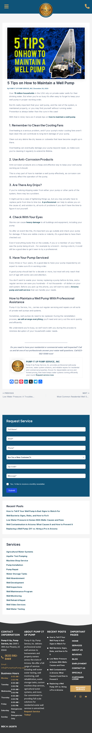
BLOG (75, 659)
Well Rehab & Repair (16, 600)
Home (75, 641)
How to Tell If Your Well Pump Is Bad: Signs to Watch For (33, 511)
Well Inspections (14, 587)
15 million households (24, 93)
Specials (77, 673)
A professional (49, 202)
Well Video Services (16, 604)
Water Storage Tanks (16, 574)
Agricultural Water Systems (19, 552)
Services (77, 645)
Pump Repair (12, 569)
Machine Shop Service (17, 560)
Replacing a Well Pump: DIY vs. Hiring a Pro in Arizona (31, 529)
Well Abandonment (15, 578)
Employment (79, 663)
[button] (6, 6)
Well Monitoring (14, 596)
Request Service (80, 688)
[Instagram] (80, 696)
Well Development (15, 582)
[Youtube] (86, 696)
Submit (11, 490)
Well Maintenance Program (19, 591)
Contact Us (78, 668)
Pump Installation (14, 565)
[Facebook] (75, 696)
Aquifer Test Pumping (16, 556)
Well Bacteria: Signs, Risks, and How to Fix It (27, 515)
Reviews (77, 654)
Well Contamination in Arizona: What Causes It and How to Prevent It (39, 524)
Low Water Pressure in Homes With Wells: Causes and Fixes (35, 520)
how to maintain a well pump (62, 117)
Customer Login (78, 678)
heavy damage (33, 222)
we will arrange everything (30, 319)
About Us (77, 650)
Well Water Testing (15, 609)
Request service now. (45, 375)
